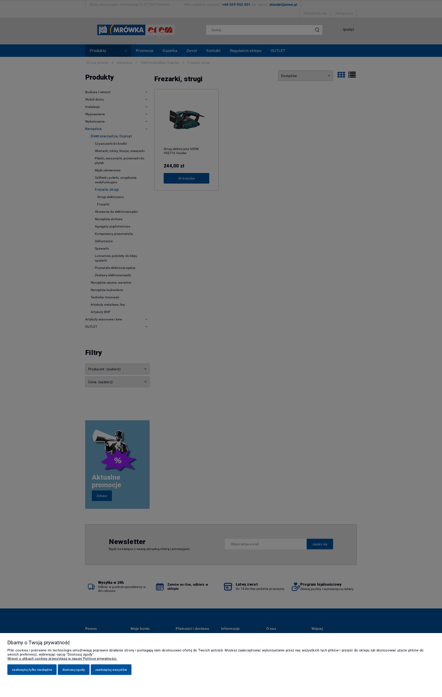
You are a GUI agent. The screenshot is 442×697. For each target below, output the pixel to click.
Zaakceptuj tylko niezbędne (32, 669)
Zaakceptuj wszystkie (111, 669)
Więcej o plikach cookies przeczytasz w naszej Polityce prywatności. (62, 659)
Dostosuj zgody (73, 669)
